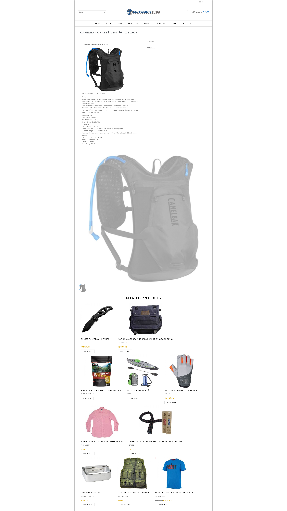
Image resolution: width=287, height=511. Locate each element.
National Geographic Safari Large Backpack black (145, 339)
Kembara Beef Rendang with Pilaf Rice (101, 390)
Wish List (147, 23)
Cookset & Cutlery (87, 496)
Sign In (201, 2)
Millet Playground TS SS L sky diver (174, 492)
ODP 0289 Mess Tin (90, 492)
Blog (120, 23)
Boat (129, 394)
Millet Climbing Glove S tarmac (181, 390)
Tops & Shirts (85, 445)
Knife (82, 343)
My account (133, 23)
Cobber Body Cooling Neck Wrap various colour (155, 441)
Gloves (167, 394)
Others (131, 445)
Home (97, 23)
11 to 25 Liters (122, 343)
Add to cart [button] (87, 351)
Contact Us (187, 23)
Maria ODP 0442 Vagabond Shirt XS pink (102, 441)
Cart (174, 23)
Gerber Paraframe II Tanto (95, 339)
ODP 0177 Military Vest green (133, 492)
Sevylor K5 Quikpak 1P (138, 390)
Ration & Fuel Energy (88, 394)
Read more (87, 398)
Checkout (161, 23)
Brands (109, 23)
